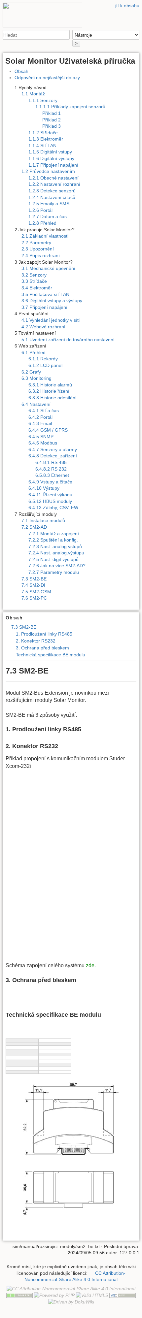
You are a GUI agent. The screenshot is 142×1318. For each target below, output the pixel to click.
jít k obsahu (127, 5)
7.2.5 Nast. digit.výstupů (53, 559)
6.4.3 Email (40, 423)
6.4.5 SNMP (40, 436)
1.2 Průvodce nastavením (48, 171)
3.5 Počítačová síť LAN (45, 294)
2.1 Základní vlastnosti (44, 236)
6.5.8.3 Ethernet (52, 475)
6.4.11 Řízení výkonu (50, 494)
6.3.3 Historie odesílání (52, 397)
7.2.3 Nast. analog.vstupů (55, 546)
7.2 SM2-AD (34, 527)
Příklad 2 (51, 119)
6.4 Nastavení (36, 404)
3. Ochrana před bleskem (42, 647)
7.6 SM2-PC (34, 598)
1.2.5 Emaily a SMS (48, 203)
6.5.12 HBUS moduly (50, 501)
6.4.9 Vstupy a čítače (50, 481)
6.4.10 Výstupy (43, 488)
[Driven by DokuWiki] (71, 1301)
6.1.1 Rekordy (43, 358)
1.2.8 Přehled (42, 223)
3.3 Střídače (34, 281)
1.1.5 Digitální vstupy (50, 151)
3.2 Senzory (34, 275)
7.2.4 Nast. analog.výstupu (56, 552)
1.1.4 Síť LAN (42, 145)
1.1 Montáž (33, 93)
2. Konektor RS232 (35, 640)
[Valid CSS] (122, 1295)
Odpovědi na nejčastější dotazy (47, 77)
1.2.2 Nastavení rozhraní (54, 184)
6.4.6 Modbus (42, 442)
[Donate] (19, 1295)
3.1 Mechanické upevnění (48, 268)
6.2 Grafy (31, 372)
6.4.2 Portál (40, 417)
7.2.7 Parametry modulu (53, 572)
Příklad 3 (51, 126)
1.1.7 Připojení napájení (53, 165)
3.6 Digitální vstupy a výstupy (51, 300)
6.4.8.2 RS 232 (51, 469)
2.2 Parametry (36, 242)
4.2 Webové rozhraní (43, 326)
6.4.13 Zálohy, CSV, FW (53, 507)
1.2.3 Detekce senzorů (52, 190)
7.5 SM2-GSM (36, 591)
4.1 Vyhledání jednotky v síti (50, 320)
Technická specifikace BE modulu (50, 654)
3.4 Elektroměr (36, 287)
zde (90, 965)
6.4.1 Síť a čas (43, 410)
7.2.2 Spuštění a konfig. (53, 540)
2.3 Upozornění (37, 248)
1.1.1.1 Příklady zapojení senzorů (70, 106)
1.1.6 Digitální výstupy (51, 158)
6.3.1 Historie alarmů (50, 384)
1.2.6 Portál (40, 210)
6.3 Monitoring (36, 378)
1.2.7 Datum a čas (47, 216)
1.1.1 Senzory (42, 100)
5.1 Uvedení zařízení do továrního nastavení (68, 339)
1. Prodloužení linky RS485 (44, 634)
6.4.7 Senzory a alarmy (52, 449)
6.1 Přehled (33, 352)
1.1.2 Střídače (43, 132)
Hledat (66, 35)
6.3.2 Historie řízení (48, 391)
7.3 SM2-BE (34, 578)
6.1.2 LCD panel (45, 365)
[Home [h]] (71, 4)
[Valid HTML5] (92, 1295)
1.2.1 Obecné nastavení (53, 178)
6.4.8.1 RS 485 (51, 462)
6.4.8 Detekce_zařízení (52, 455)
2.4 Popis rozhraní (40, 255)
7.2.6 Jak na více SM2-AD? (57, 565)
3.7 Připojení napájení (44, 307)
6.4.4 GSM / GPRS (48, 430)
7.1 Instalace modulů (43, 520)
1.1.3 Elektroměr (45, 139)
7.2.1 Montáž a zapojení (53, 533)
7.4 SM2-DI (33, 585)
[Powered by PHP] (54, 1295)
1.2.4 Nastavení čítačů (51, 197)
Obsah (21, 71)
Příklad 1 (51, 113)
